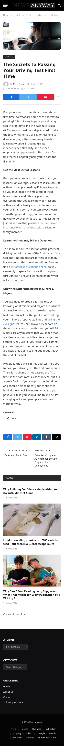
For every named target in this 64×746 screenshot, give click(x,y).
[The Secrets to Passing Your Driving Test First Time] (32, 36)
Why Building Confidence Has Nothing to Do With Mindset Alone (30, 491)
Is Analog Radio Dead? (17, 455)
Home (6, 686)
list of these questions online (29, 267)
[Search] (59, 5)
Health (52, 733)
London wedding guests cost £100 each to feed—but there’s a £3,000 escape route (30, 542)
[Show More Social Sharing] (57, 97)
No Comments (12, 88)
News (13, 728)
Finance (24, 728)
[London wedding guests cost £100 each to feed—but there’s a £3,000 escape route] (32, 520)
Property (17, 733)
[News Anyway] (33, 5)
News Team (18, 84)
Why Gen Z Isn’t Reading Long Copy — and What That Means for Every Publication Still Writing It (31, 594)
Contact (7, 697)
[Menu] (5, 5)
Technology (50, 728)
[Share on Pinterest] (45, 97)
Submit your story (13, 702)
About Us (8, 691)
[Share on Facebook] (11, 97)
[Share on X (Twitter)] (28, 97)
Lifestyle (9, 56)
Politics (29, 733)
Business (36, 728)
